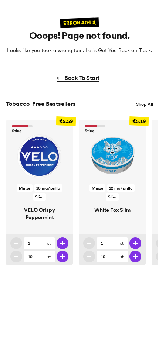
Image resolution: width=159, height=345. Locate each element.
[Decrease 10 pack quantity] (16, 256)
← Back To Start (78, 77)
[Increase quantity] (62, 243)
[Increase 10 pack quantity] (62, 256)
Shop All (144, 104)
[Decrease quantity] (16, 243)
